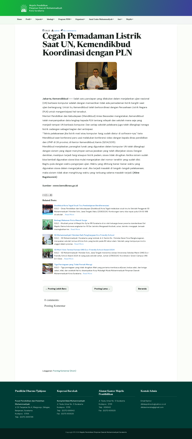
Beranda (142, 288)
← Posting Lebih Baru (55, 288)
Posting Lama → (102, 288)
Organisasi (79, 19)
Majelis (129, 19)
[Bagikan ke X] (48, 195)
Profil (28, 19)
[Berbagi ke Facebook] (51, 195)
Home (19, 19)
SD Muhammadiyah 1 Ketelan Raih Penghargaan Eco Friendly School (84, 235)
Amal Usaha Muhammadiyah (100, 19)
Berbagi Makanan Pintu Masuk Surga (70, 220)
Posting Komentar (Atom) (64, 371)
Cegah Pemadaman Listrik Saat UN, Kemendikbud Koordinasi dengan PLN (91, 45)
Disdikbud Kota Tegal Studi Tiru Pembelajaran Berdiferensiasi (81, 205)
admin (57, 30)
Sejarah (39, 19)
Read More (69, 214)
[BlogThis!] (46, 195)
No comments (69, 30)
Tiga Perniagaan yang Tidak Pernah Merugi (73, 264)
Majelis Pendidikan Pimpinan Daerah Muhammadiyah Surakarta (103, 432)
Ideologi (50, 19)
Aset (119, 19)
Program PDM (64, 19)
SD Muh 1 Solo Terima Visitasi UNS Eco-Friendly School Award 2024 (84, 250)
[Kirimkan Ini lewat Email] (43, 195)
